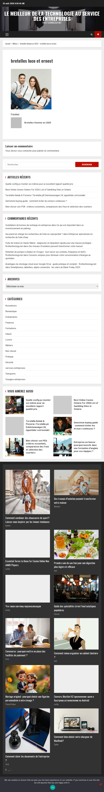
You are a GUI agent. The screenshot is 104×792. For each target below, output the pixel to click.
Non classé (10, 351)
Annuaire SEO (98, 34)
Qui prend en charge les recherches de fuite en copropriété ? (34, 234)
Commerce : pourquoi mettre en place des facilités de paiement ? (25, 653)
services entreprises (15, 368)
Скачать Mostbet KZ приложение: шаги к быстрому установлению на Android (74, 698)
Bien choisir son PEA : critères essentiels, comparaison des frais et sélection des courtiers (48, 206)
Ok (52, 787)
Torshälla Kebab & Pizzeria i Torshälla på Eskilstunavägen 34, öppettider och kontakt (45, 195)
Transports (10, 373)
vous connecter (24, 150)
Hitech (8, 334)
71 (11, 769)
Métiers (9, 345)
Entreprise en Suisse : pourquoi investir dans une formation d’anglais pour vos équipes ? (62, 447)
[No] (100, 784)
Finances (9, 322)
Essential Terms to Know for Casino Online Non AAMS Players (27, 563)
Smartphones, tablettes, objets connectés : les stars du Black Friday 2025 (45, 267)
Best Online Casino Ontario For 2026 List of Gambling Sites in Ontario (38, 189)
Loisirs (8, 339)
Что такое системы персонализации (23, 606)
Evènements (11, 317)
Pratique (9, 356)
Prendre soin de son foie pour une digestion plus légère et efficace (74, 565)
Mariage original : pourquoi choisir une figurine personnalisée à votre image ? (27, 698)
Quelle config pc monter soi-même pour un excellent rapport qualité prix (39, 184)
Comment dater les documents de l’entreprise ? (27, 758)
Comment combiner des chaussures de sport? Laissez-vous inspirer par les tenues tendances (27, 520)
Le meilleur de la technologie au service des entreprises (52, 16)
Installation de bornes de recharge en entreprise (28, 225)
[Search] (91, 34)
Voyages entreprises (15, 379)
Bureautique (11, 311)
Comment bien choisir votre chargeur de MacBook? (73, 739)
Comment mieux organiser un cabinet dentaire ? (76, 655)
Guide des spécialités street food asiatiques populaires (75, 608)
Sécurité (9, 362)
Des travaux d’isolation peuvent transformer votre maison (56, 246)
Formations (10, 328)
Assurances (11, 305)
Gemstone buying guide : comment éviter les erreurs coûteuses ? (36, 201)
